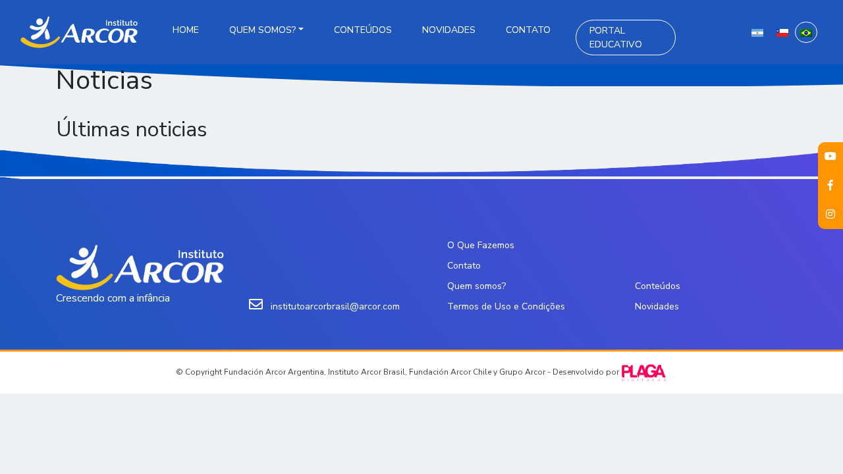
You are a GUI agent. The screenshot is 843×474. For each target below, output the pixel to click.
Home (186, 30)
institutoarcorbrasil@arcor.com (335, 306)
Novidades (449, 30)
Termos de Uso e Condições (506, 306)
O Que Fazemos (480, 245)
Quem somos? (262, 30)
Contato (528, 30)
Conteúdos (363, 30)
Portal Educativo (615, 37)
